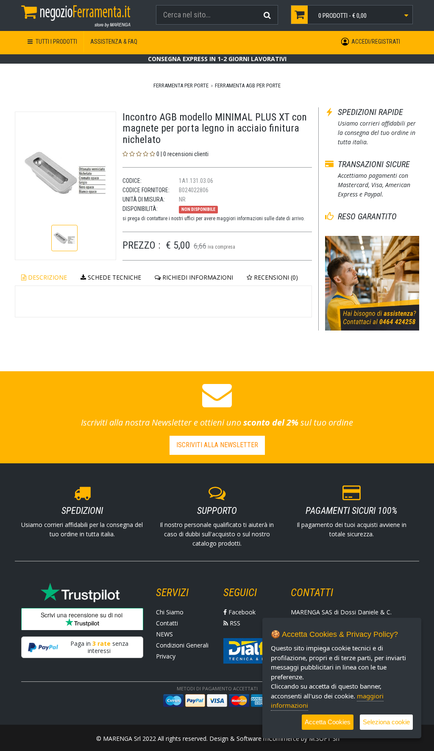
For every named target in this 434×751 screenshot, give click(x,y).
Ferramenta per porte (181, 85)
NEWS (164, 634)
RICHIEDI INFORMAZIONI (197, 277)
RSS (234, 623)
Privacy (165, 656)
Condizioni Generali (182, 645)
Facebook (241, 612)
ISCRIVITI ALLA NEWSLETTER (217, 445)
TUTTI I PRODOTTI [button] (55, 41)
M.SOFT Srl (324, 738)
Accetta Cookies (328, 722)
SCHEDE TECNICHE (113, 277)
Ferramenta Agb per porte (248, 85)
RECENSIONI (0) (275, 277)
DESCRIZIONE (46, 277)
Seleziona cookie (386, 722)
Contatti (167, 623)
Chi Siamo (170, 612)
